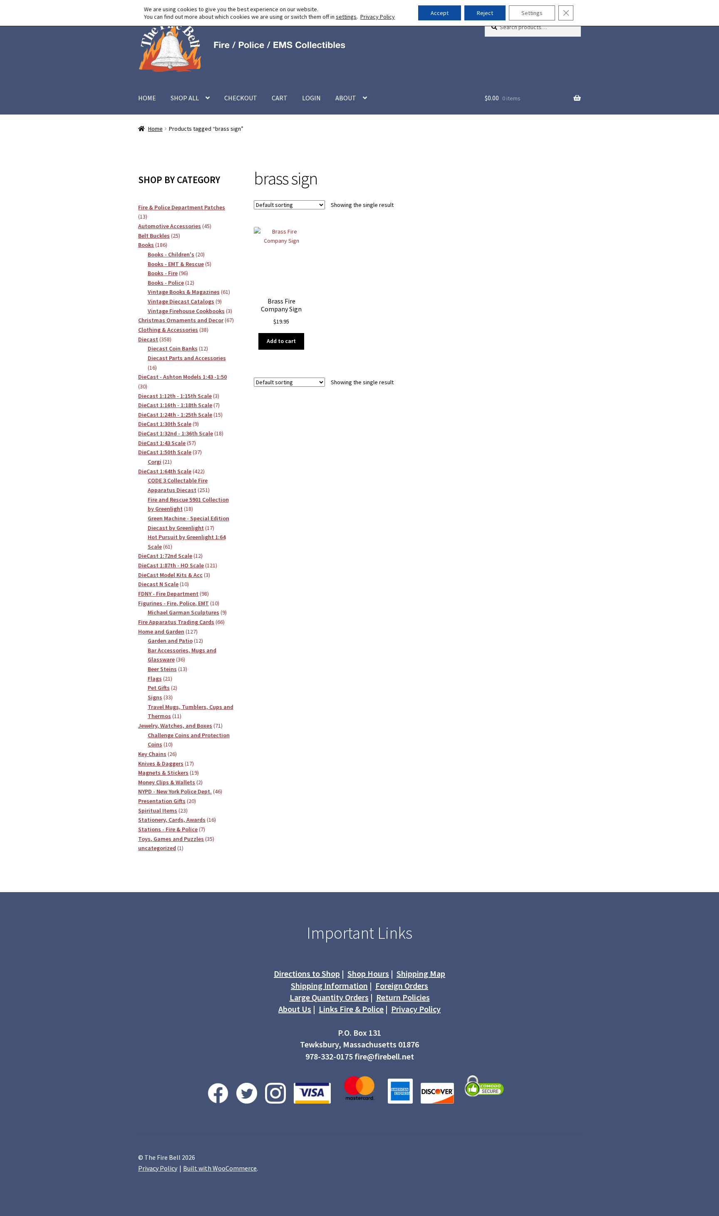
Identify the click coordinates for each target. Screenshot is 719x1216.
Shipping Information (329, 985)
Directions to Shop (307, 973)
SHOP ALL (185, 98)
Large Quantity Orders (329, 997)
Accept (440, 13)
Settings (532, 13)
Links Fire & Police (351, 1009)
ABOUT (345, 98)
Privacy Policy (416, 1009)
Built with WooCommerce (220, 1168)
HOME (147, 98)
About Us (294, 1009)
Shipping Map (421, 973)
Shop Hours (368, 973)
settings (346, 16)
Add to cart (281, 341)
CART (280, 98)
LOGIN (311, 98)
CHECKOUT (240, 98)
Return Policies (403, 997)
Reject (485, 13)
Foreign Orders (401, 985)
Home (155, 128)
